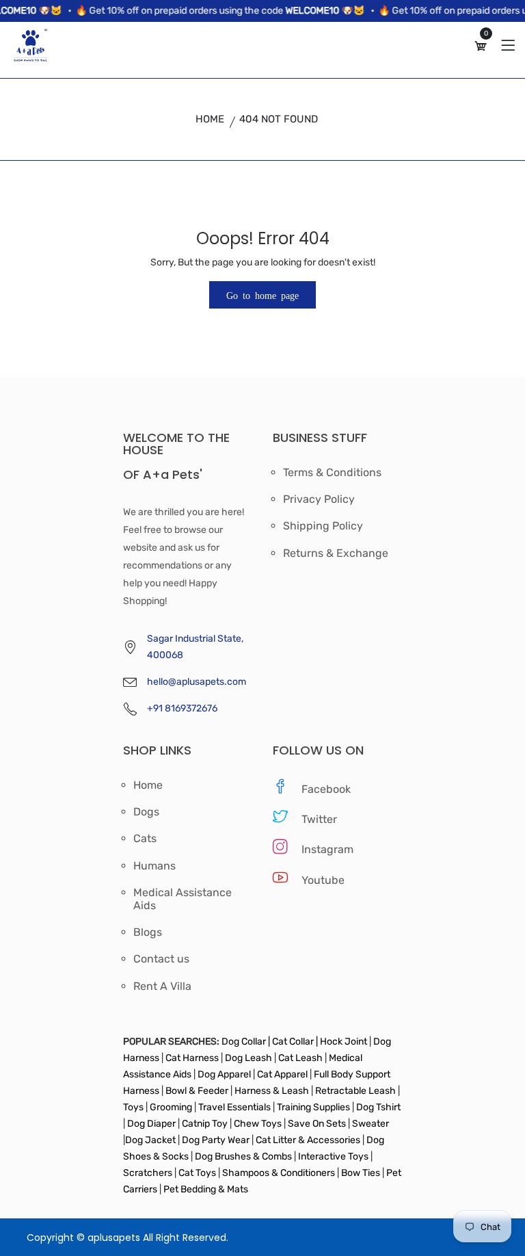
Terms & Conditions (332, 473)
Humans (154, 866)
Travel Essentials (235, 1107)
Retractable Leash (355, 1091)
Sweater (369, 1123)
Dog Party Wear (216, 1140)
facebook (326, 789)
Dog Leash (248, 1058)
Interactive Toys (334, 1156)
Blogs (147, 932)
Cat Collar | (294, 1041)
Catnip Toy (205, 1123)
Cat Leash (301, 1058)
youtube (323, 880)
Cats (145, 839)
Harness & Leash (271, 1091)
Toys (134, 1107)
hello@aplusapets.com (196, 682)
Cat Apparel (283, 1074)
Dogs (146, 812)
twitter (319, 819)
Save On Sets (317, 1123)
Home (210, 119)
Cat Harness (193, 1058)
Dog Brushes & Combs (243, 1156)
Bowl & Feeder (196, 1091)
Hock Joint (343, 1041)
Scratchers (147, 1173)
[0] (480, 46)
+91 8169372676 (182, 708)
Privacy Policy (319, 499)
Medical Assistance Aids (182, 899)
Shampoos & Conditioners (277, 1173)
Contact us (161, 959)
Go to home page (262, 295)
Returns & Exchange (335, 553)
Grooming (171, 1107)
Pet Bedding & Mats (205, 1189)
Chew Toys (258, 1123)
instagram (327, 849)
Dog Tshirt (378, 1107)
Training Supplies (313, 1107)
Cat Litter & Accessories (309, 1140)
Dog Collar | (245, 1041)
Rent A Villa (162, 986)
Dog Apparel (224, 1074)
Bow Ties (360, 1173)
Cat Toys (198, 1173)
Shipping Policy (323, 526)
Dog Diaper (150, 1123)
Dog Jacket (150, 1140)
